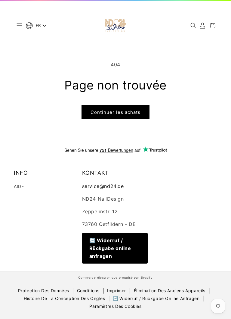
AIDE (19, 186)
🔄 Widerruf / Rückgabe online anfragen (110, 248)
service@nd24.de (103, 186)
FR (38, 25)
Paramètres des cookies (115, 306)
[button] (19, 25)
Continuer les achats (115, 112)
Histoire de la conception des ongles (64, 298)
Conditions (88, 290)
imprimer (116, 290)
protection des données (43, 290)
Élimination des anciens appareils (169, 290)
